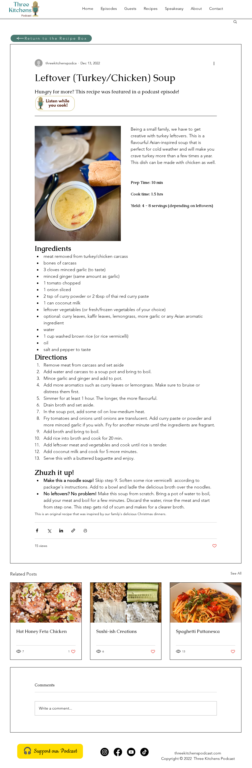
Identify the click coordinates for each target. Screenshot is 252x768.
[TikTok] (144, 752)
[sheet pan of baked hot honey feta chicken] (45, 603)
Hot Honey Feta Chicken (41, 631)
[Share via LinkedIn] (61, 530)
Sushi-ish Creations (116, 631)
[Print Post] (85, 530)
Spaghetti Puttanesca (198, 631)
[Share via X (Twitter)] (49, 530)
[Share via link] (73, 530)
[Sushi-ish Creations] (125, 603)
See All (236, 573)
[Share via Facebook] (37, 530)
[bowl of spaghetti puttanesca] (205, 603)
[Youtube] (131, 752)
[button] (235, 21)
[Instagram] (104, 752)
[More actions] (214, 63)
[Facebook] (118, 752)
